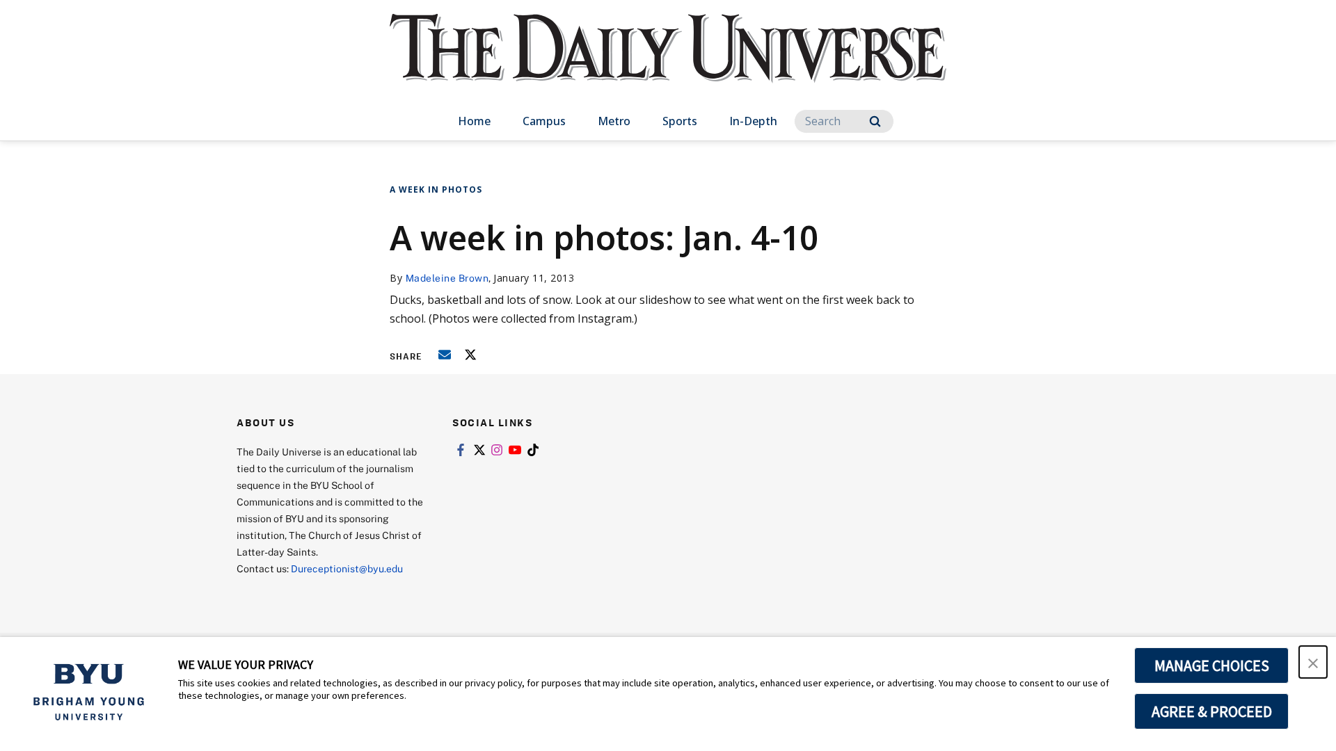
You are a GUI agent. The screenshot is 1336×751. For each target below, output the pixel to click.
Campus (544, 121)
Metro (614, 121)
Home (474, 121)
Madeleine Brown (447, 278)
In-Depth (753, 121)
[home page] (668, 62)
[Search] (875, 121)
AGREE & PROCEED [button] (1212, 711)
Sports (679, 121)
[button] (1313, 662)
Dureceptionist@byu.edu (347, 568)
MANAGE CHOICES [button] (1211, 665)
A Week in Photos (436, 189)
